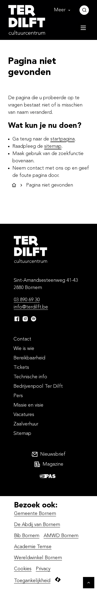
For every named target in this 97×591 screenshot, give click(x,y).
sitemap (52, 146)
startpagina (62, 139)
